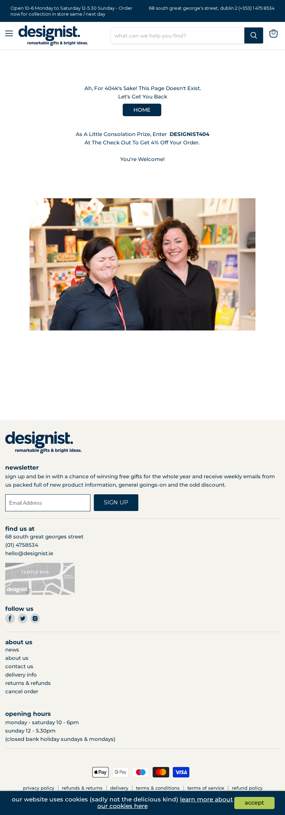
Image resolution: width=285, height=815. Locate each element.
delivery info (21, 674)
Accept (254, 802)
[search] (177, 35)
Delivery (119, 788)
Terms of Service (205, 788)
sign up (116, 502)
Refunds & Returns (82, 788)
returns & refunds (28, 683)
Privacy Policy (38, 788)
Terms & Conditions (158, 788)
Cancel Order (21, 691)
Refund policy (247, 788)
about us (16, 658)
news (12, 649)
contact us (19, 666)
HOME (141, 109)
